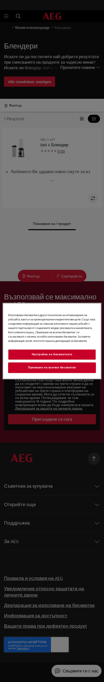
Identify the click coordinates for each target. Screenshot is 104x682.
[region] (52, 341)
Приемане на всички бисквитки (52, 367)
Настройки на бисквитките (52, 354)
